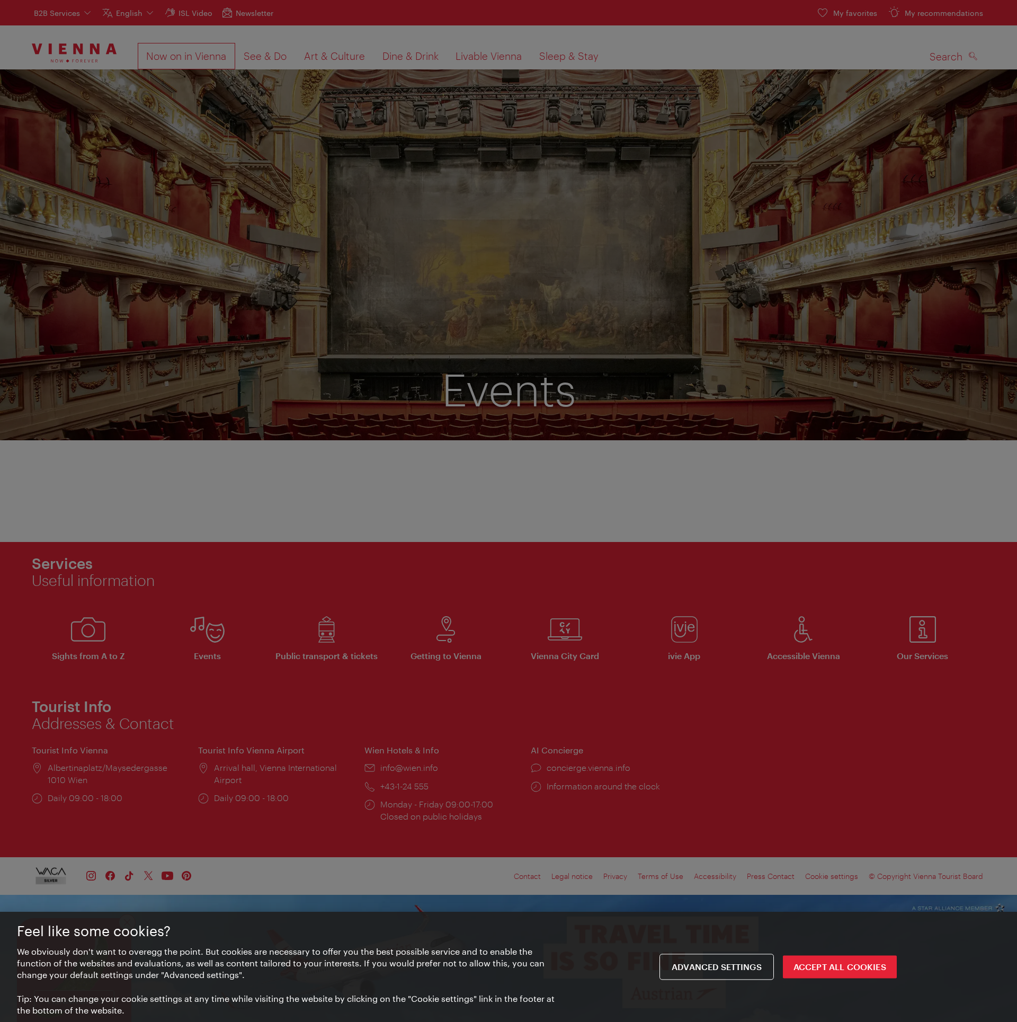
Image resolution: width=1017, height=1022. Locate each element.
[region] (508, 967)
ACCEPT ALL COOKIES (839, 967)
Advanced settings (717, 967)
